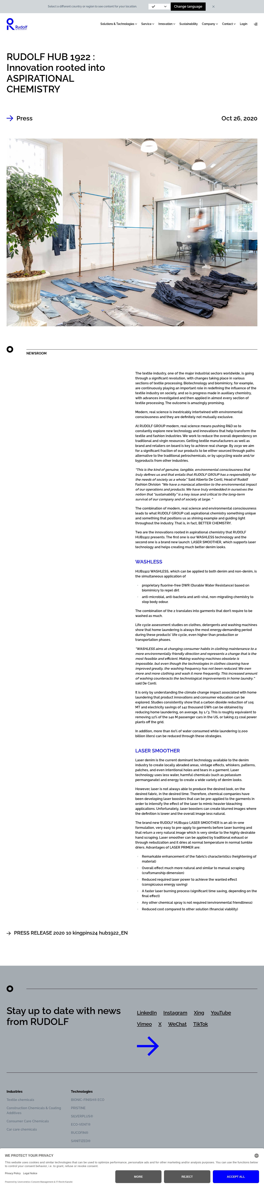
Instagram (175, 1013)
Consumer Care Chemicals (28, 1121)
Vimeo (144, 1024)
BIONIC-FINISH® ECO (87, 1100)
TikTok (200, 1024)
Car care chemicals (22, 1129)
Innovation (165, 24)
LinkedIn (147, 1013)
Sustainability (188, 24)
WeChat (177, 1024)
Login (243, 24)
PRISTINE (78, 1108)
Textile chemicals (20, 1100)
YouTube (221, 1013)
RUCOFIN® (79, 1133)
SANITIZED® (81, 1141)
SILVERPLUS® (82, 1116)
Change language (188, 6)
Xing (199, 1013)
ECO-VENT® (81, 1124)
